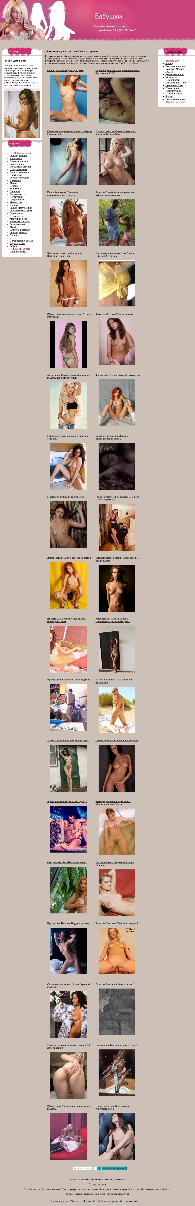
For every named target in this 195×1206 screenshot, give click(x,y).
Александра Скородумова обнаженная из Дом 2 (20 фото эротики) (68, 376)
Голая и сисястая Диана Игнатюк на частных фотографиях (116, 132)
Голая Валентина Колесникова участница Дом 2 (112, 1107)
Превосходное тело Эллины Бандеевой (117, 740)
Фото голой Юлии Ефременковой (114, 314)
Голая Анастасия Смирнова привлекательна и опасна (62, 193)
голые (136, 1189)
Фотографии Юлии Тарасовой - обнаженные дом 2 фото (113, 802)
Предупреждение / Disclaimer (66, 1201)
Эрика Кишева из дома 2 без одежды (67, 801)
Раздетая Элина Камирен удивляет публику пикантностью (115, 193)
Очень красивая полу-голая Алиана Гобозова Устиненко (115, 254)
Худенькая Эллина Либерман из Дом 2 (68, 740)
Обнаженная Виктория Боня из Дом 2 (116, 1045)
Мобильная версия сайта (110, 1201)
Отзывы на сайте (97, 1184)
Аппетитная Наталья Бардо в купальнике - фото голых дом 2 (113, 620)
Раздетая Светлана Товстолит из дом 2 (117, 923)
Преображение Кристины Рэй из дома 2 (69, 679)
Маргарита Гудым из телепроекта (66, 497)
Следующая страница (114, 1168)
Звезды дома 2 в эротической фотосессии (118, 375)
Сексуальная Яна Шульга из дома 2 (67, 862)
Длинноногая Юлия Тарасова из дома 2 (69, 557)
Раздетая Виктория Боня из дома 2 (115, 984)
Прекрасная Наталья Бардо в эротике (68, 923)
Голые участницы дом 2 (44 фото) (65, 70)
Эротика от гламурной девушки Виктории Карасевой (64, 254)
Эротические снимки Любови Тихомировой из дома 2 (112, 437)
